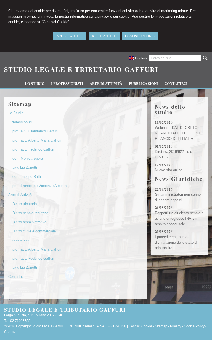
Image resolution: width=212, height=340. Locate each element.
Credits (9, 332)
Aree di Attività (20, 195)
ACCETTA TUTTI (69, 35)
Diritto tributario (24, 204)
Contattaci (16, 276)
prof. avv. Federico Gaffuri (33, 149)
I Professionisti (20, 122)
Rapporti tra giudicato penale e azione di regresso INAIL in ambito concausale (179, 218)
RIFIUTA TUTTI (104, 35)
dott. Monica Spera (27, 158)
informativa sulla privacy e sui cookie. (100, 16)
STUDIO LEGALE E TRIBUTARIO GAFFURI (81, 69)
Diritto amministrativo (29, 222)
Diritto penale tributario (30, 213)
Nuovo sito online (168, 170)
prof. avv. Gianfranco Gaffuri (35, 131)
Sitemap (161, 326)
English (141, 58)
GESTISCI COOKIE (140, 35)
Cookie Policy (194, 326)
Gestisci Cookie (140, 326)
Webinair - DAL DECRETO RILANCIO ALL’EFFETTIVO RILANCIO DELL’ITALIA (177, 133)
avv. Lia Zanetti (24, 167)
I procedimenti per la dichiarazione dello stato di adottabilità (176, 242)
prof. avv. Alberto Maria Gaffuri (36, 140)
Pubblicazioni (19, 240)
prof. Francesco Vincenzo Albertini (39, 186)
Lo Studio (15, 113)
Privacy (175, 326)
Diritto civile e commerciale (34, 231)
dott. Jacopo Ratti (26, 177)
